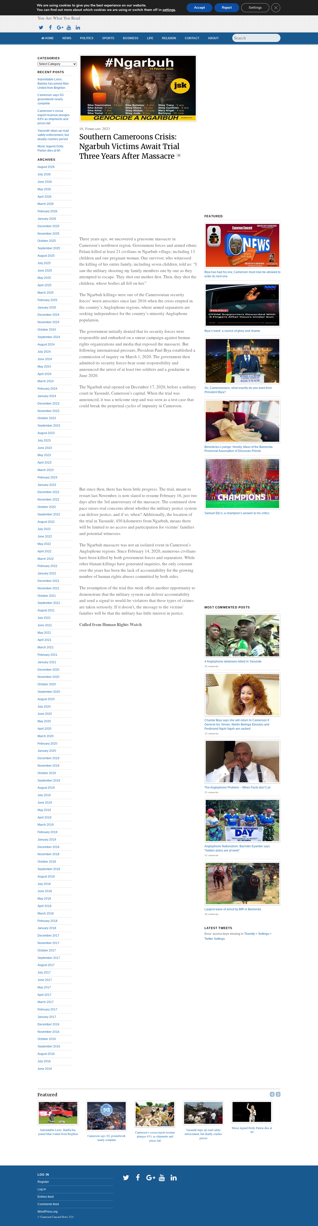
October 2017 (47, 950)
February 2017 (47, 1009)
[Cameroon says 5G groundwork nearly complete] (106, 1129)
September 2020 (49, 691)
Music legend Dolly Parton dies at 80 (252, 1130)
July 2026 (44, 174)
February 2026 (47, 211)
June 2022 (45, 536)
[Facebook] (50, 27)
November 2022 (48, 499)
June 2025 (45, 270)
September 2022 (49, 514)
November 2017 (48, 943)
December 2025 (48, 226)
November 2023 (48, 411)
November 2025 (48, 233)
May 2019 (44, 810)
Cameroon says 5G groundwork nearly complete (51, 99)
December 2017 (48, 935)
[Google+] (59, 27)
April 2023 (44, 462)
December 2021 (48, 581)
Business (130, 38)
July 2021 (44, 618)
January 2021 (47, 662)
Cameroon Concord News (54, 1217)
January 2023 (47, 485)
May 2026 (44, 189)
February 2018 (47, 921)
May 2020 (44, 721)
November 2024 (48, 322)
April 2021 (44, 640)
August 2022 (46, 522)
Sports (108, 38)
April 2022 (44, 551)
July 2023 (44, 440)
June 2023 (45, 448)
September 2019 (49, 780)
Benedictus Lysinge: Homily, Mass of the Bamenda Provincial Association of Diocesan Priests (238, 449)
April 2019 (44, 817)
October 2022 (47, 507)
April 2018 (44, 906)
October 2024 (47, 329)
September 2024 (49, 337)
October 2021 (47, 595)
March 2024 (46, 381)
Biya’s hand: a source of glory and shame (232, 331)
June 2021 (45, 625)
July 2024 (44, 351)
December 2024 (48, 314)
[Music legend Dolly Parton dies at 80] (251, 1121)
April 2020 (44, 728)
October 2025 (47, 241)
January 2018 (47, 928)
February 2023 (47, 477)
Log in (42, 1189)
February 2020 (47, 743)
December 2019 (48, 758)
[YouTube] (68, 27)
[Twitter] (41, 27)
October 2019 (47, 773)
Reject (227, 7)
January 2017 (47, 1017)
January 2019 (47, 839)
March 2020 (46, 736)
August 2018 (46, 876)
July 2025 (44, 263)
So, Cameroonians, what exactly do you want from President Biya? (238, 390)
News (66, 38)
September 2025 (49, 248)
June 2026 (45, 182)
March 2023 (46, 470)
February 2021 (47, 655)
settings (168, 10)
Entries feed (46, 1196)
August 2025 (46, 255)
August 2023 (46, 433)
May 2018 (44, 898)
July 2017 (44, 972)
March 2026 (46, 204)
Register (43, 1182)
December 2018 (48, 847)
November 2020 (48, 677)
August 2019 (46, 787)
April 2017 (44, 995)
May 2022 (44, 544)
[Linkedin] (77, 27)
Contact (192, 38)
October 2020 (47, 684)
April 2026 (44, 196)
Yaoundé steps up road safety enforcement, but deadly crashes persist (53, 135)
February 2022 (47, 566)
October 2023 (47, 418)
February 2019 (47, 832)
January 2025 (47, 307)
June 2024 (45, 359)
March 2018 (46, 913)
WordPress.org (48, 1211)
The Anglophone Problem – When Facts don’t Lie (237, 787)
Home (49, 38)
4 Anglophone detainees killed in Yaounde (233, 661)
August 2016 (46, 1054)
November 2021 (48, 588)
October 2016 (47, 1039)
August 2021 (46, 610)
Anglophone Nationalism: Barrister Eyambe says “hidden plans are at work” (237, 848)
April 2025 (44, 285)
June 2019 (45, 802)
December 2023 (48, 403)
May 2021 (44, 632)
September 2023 (49, 425)
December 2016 (48, 1024)
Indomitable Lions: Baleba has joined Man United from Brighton (53, 84)
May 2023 (44, 455)
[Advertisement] (138, 198)
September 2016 (49, 1046)
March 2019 (46, 824)
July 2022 (44, 529)
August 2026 (46, 167)
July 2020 (44, 706)
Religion (169, 38)
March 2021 (46, 647)
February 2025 (47, 300)
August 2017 (46, 965)
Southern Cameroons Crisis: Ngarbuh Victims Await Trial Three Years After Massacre (129, 146)
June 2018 (45, 891)
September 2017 (49, 958)
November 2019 (48, 765)
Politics (86, 38)
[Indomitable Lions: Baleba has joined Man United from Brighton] (58, 1123)
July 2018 (44, 884)
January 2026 (47, 218)
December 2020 (48, 669)
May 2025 (44, 278)
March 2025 (46, 292)
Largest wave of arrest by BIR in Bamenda (232, 909)
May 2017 (44, 987)
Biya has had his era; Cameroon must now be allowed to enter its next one (242, 274)
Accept (199, 7)
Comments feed (48, 1204)
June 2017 (45, 980)
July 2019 (44, 795)
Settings (255, 7)
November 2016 (48, 1032)
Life (150, 38)
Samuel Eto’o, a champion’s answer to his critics (236, 513)
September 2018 (49, 869)
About (213, 38)
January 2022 (47, 573)
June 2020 (45, 714)
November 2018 (48, 854)
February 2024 (47, 388)
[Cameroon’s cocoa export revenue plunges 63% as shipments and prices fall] (154, 1126)
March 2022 (46, 559)
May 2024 (44, 366)
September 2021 (49, 603)
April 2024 (44, 374)
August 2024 (46, 344)
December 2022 (48, 492)
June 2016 (45, 1068)
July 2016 (44, 1061)
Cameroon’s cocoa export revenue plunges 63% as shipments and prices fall (155, 1136)
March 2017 (46, 1002)
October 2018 (47, 861)
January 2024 (47, 396)
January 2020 (47, 751)
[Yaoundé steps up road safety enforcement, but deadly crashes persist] (203, 1123)
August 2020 (46, 699)
